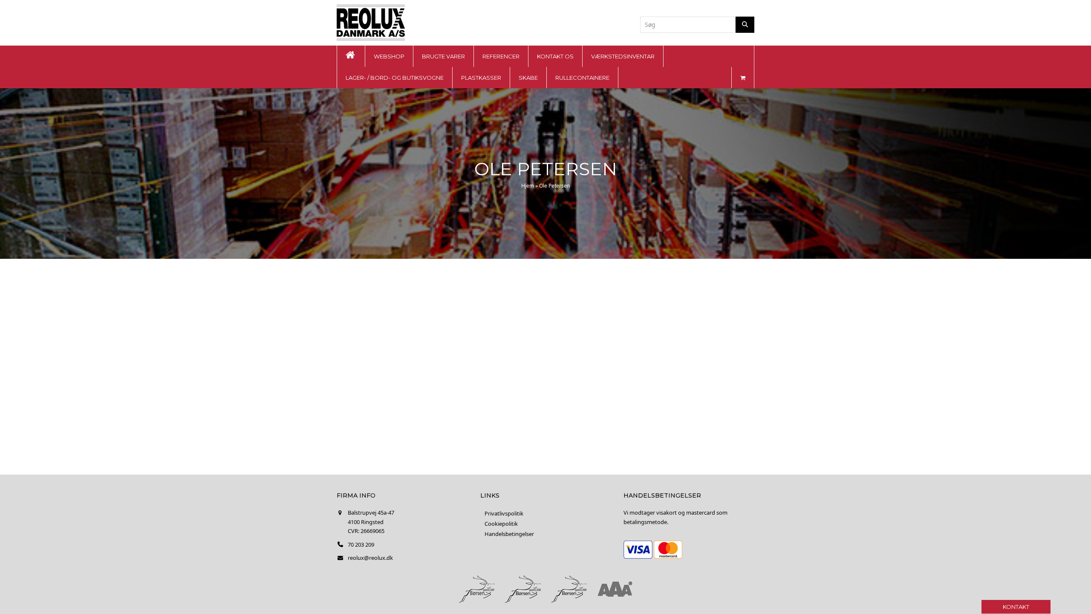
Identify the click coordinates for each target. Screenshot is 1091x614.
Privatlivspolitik (504, 513)
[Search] (745, 25)
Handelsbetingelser (509, 534)
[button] (743, 77)
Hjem (527, 185)
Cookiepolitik (501, 523)
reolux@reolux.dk (370, 558)
